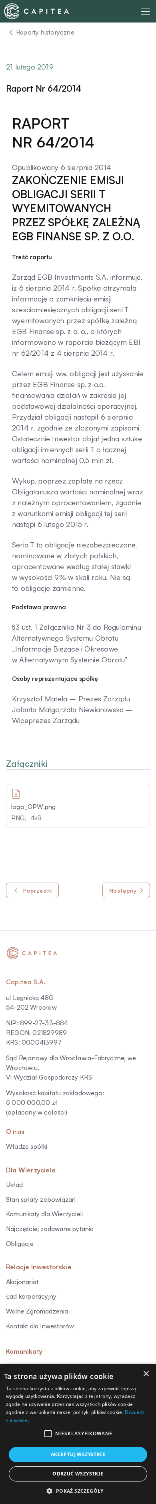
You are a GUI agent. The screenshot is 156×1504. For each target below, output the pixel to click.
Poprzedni (37, 890)
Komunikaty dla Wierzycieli (44, 1214)
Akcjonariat (22, 1282)
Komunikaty (24, 1351)
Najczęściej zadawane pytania (50, 1229)
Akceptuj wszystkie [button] (78, 1454)
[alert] (78, 1434)
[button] (48, 1434)
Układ (14, 1184)
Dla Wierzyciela (31, 1170)
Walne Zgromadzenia (37, 1311)
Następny (123, 890)
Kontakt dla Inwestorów (40, 1326)
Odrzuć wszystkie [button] (77, 1473)
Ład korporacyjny (31, 1296)
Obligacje (20, 1244)
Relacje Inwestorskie (39, 1267)
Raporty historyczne (45, 32)
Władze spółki (27, 1146)
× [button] (146, 1374)
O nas (15, 1131)
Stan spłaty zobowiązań (41, 1199)
